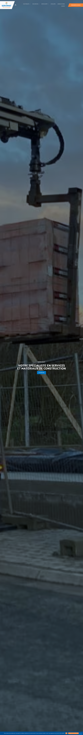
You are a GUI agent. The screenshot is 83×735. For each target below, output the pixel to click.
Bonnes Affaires (61, 4)
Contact (63, 6)
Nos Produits (26, 4)
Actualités (53, 4)
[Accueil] (15, 5)
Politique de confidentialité (73, 733)
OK (66, 733)
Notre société (44, 4)
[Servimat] (6, 5)
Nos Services (35, 4)
